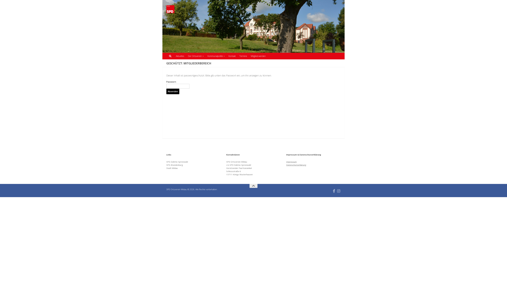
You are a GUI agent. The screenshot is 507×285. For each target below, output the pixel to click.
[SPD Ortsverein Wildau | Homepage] (170, 9)
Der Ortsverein (195, 56)
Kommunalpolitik (215, 56)
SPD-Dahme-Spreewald (177, 161)
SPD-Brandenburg (174, 165)
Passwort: (171, 81)
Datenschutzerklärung (296, 165)
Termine (243, 56)
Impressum (291, 161)
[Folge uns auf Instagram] (339, 191)
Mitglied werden (258, 56)
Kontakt (232, 56)
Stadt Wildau (172, 168)
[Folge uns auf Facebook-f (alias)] (334, 191)
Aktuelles (180, 56)
